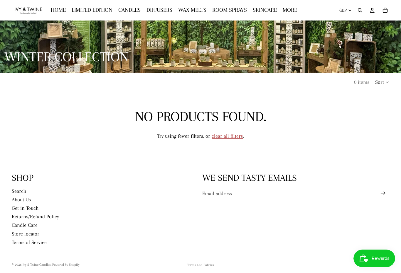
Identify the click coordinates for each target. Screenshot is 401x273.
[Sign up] (383, 193)
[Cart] (385, 10)
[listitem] (290, 10)
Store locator (25, 233)
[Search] (359, 10)
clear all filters (227, 136)
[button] (382, 82)
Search (19, 191)
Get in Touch (25, 208)
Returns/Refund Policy (35, 216)
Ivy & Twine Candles (37, 265)
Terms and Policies (200, 265)
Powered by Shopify (66, 265)
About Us (21, 199)
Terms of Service (29, 242)
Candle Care (25, 225)
